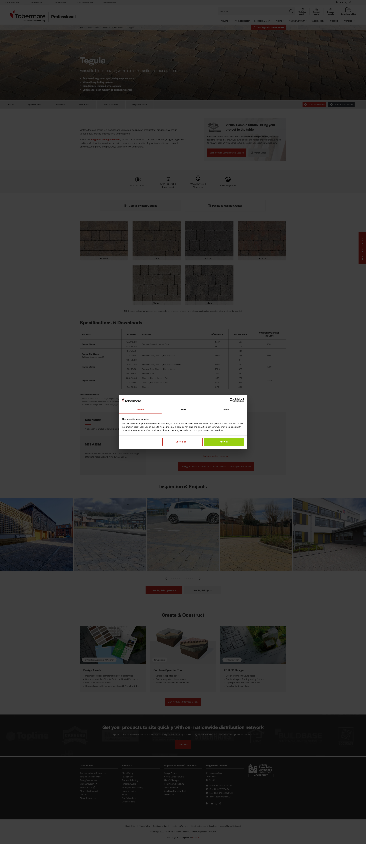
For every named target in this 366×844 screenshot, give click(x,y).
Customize (181, 441)
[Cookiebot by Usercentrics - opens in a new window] (231, 400)
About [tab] (226, 409)
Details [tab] (183, 409)
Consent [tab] (140, 409)
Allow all (224, 441)
